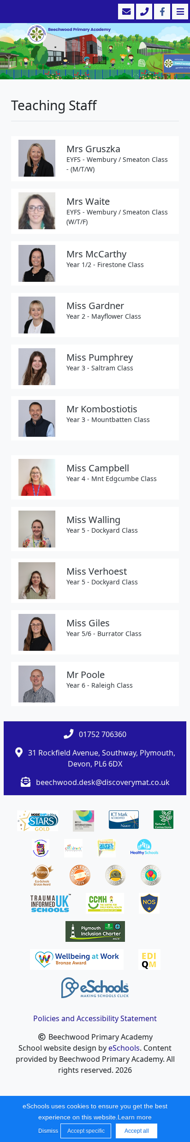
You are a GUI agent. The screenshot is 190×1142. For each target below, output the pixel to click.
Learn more (135, 1117)
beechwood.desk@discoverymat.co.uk (103, 782)
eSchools (124, 1048)
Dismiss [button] (47, 1131)
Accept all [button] (137, 1131)
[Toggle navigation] (179, 11)
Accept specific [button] (86, 1131)
